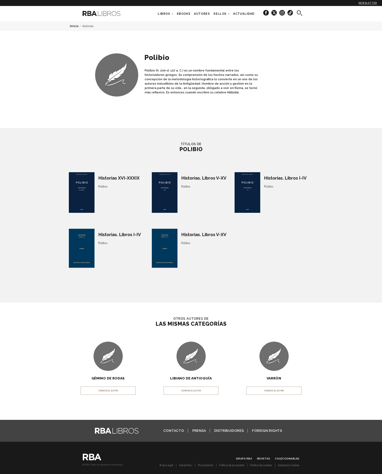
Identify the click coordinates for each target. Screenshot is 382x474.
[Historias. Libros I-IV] (247, 192)
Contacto (173, 431)
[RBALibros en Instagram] (282, 12)
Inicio (74, 26)
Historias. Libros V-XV (203, 178)
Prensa (199, 431)
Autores (88, 26)
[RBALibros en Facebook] (266, 12)
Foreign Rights (267, 431)
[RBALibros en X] (274, 12)
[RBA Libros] (107, 13)
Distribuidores (229, 431)
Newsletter (368, 3)
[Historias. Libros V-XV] (164, 192)
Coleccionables (287, 458)
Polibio (102, 186)
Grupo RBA (244, 458)
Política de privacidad (231, 465)
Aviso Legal (166, 465)
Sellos (220, 13)
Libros (164, 13)
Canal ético (185, 465)
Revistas (263, 458)
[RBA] (92, 459)
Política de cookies (261, 465)
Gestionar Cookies (288, 465)
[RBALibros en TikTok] (290, 12)
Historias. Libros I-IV (285, 178)
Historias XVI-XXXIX (118, 178)
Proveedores (205, 465)
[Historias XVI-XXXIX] (82, 192)
